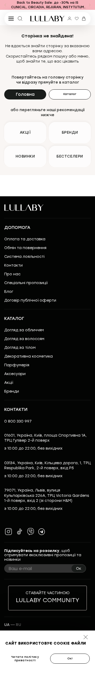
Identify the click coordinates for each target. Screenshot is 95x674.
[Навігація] (5, 5)
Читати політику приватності (25, 658)
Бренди (11, 391)
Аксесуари (15, 374)
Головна (25, 94)
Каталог (69, 94)
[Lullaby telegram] (41, 531)
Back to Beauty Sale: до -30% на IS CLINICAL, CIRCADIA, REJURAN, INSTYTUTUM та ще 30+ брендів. (47, 5)
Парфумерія (16, 365)
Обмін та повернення (25, 248)
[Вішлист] (76, 18)
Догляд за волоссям (24, 339)
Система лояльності (24, 256)
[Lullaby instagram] (8, 531)
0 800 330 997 (18, 421)
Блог (8, 291)
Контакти (13, 265)
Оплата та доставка (24, 239)
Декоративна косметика (28, 356)
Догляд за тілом (20, 347)
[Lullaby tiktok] (19, 531)
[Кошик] (84, 18)
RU (18, 625)
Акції (8, 382)
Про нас (12, 274)
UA (7, 625)
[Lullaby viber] (30, 531)
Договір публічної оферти (30, 300)
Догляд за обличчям (24, 330)
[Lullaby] (47, 18)
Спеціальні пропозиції (26, 283)
